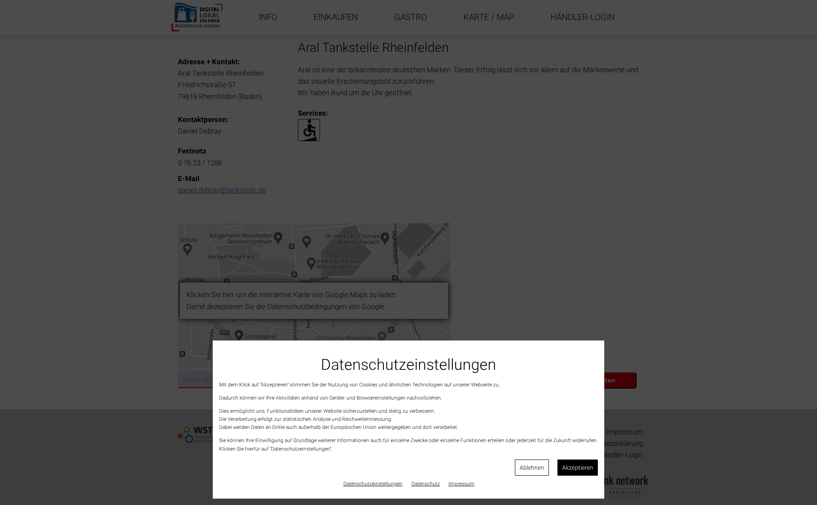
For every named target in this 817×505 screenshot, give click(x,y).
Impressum (461, 484)
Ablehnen (532, 467)
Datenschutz (425, 484)
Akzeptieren (577, 467)
